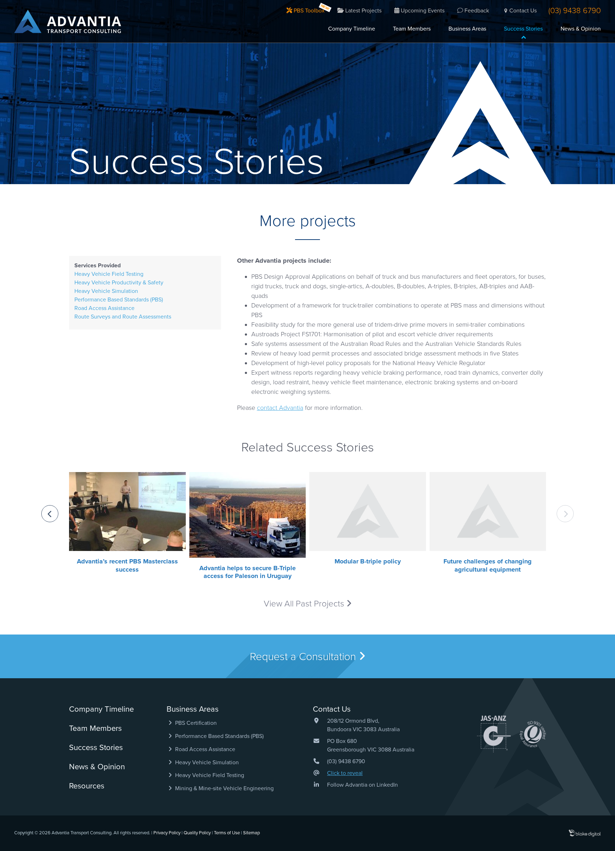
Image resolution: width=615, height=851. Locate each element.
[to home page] (67, 21)
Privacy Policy (166, 833)
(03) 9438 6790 (574, 10)
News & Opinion (581, 28)
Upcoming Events (422, 10)
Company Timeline (351, 28)
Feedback (476, 10)
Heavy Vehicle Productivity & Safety (118, 282)
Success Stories (523, 28)
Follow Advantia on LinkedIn (362, 784)
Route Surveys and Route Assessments (122, 316)
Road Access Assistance (104, 308)
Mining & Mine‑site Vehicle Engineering (224, 788)
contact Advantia (280, 408)
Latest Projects (363, 10)
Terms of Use (227, 833)
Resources (86, 786)
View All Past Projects (305, 604)
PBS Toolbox (308, 10)
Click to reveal (345, 773)
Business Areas (467, 28)
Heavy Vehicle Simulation (106, 291)
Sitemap (251, 833)
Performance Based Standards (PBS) (118, 299)
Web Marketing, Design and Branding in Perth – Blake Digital (585, 833)
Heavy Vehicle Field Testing (108, 274)
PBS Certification (195, 723)
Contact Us (523, 10)
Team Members (412, 28)
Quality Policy (197, 833)
